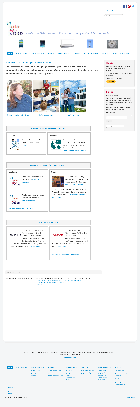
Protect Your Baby (85, 372)
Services (122, 11)
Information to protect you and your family (28, 62)
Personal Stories (35, 374)
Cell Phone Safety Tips (86, 374)
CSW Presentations (102, 377)
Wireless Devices (63, 53)
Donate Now (111, 11)
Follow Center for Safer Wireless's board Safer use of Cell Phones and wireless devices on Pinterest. (51, 282)
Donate (114, 53)
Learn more (26, 145)
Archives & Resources (91, 53)
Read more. (35, 246)
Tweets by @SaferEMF (74, 280)
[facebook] (125, 6)
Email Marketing (112, 127)
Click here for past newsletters (20, 209)
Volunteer (10, 390)
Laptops (68, 375)
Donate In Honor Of (120, 384)
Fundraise (10, 392)
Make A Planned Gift (120, 381)
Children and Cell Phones (54, 370)
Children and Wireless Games (55, 375)
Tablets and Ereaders (71, 372)
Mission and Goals (119, 370)
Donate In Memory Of (120, 383)
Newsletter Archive (101, 370)
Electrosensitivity (35, 372)
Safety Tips (76, 53)
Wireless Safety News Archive (104, 372)
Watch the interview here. (74, 185)
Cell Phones (69, 370)
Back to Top (131, 397)
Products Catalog (21, 53)
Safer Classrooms (52, 372)
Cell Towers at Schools (54, 374)
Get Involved (124, 53)
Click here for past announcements (65, 255)
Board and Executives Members (123, 374)
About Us (105, 53)
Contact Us (118, 375)
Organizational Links (102, 375)
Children (51, 53)
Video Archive (100, 374)
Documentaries (101, 379)
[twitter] (133, 6)
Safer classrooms (46, 115)
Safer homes (73, 115)
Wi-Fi (67, 379)
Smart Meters (69, 374)
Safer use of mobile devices (19, 115)
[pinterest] (129, 6)
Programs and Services (121, 372)
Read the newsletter (29, 200)
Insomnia (33, 375)
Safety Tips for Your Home (87, 370)
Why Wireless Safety (37, 53)
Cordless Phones (70, 377)
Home (10, 53)
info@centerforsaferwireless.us (75, 151)
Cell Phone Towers (35, 370)
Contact (131, 11)
